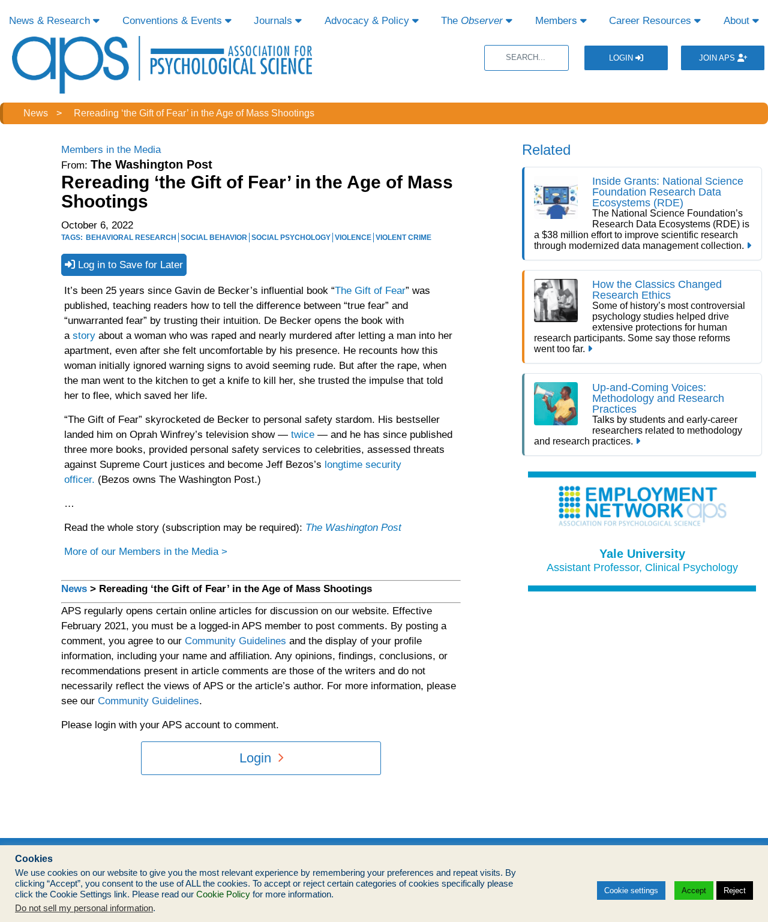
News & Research (51, 20)
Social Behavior (214, 237)
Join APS (718, 57)
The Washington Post (353, 527)
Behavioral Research (131, 237)
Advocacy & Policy (368, 20)
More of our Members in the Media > (145, 551)
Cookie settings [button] (631, 890)
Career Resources (651, 20)
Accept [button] (694, 890)
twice (301, 434)
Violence (353, 237)
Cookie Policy (223, 894)
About (738, 20)
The (472, 20)
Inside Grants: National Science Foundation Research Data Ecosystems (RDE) (667, 192)
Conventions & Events (173, 20)
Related (546, 150)
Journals (274, 20)
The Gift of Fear (370, 290)
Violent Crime (403, 237)
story (84, 335)
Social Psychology (291, 237)
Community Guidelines (235, 641)
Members (557, 20)
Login (622, 57)
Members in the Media (111, 149)
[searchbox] (526, 58)
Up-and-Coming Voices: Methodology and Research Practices (658, 398)
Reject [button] (735, 890)
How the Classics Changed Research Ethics (657, 289)
